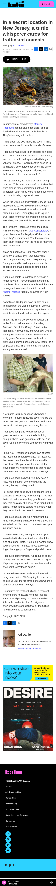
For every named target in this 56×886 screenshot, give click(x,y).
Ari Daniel (18, 45)
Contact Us (10, 821)
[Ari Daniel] (9, 638)
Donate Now (10, 798)
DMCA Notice (11, 827)
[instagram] (8, 839)
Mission (8, 786)
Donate (47, 4)
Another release (11, 292)
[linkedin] (8, 845)
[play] (4, 882)
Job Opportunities (13, 792)
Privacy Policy (11, 804)
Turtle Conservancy (37, 230)
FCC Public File (12, 809)
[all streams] (52, 882)
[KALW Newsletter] (28, 673)
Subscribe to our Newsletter (17, 815)
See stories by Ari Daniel (29, 648)
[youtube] (8, 850)
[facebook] (8, 834)
